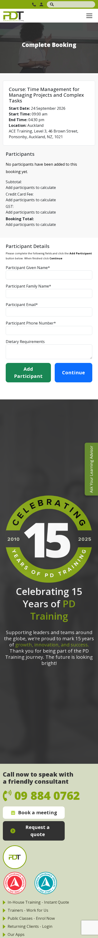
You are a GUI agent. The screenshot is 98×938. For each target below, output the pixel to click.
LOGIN (41, 4)
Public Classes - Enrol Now (31, 918)
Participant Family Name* (28, 286)
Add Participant (28, 372)
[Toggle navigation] (89, 15)
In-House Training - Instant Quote (38, 902)
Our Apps (16, 934)
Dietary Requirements (25, 341)
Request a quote (37, 830)
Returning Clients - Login (30, 926)
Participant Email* (22, 304)
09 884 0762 (34, 4)
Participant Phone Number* (31, 323)
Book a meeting (37, 812)
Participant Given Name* (28, 267)
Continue (73, 372)
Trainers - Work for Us (28, 910)
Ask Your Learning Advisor (91, 469)
